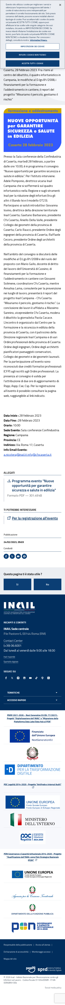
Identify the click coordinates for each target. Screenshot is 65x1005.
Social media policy (53, 987)
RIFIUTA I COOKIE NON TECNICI (32, 54)
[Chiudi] (60, 5)
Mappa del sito (10, 958)
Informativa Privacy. (38, 40)
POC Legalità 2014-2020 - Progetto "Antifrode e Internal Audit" (32, 784)
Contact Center (13, 640)
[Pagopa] (30, 970)
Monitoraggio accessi (41, 951)
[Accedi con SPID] (49, 969)
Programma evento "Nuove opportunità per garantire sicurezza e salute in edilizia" (32, 485)
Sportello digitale (11, 661)
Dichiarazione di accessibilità (16, 951)
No (47, 584)
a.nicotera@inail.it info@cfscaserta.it (28, 454)
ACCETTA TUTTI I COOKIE (32, 63)
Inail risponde (9, 656)
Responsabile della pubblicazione (18, 944)
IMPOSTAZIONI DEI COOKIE (32, 46)
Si (17, 584)
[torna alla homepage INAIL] (20, 608)
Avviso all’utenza (43, 944)
